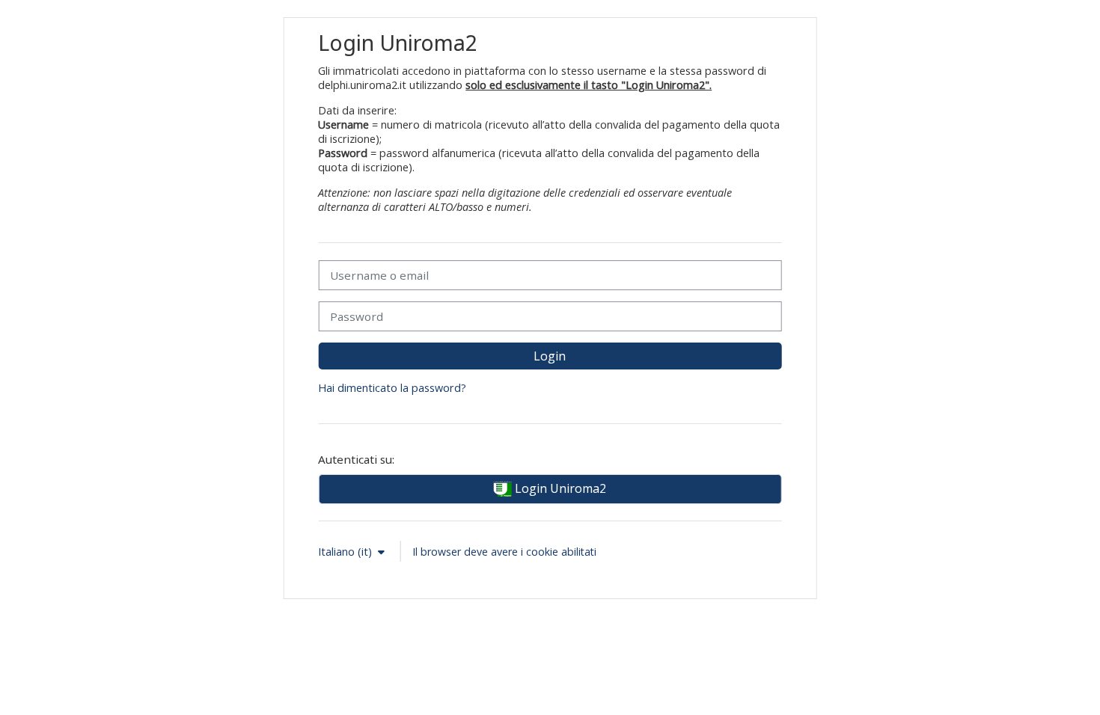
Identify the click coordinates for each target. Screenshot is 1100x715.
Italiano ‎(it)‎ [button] (346, 551)
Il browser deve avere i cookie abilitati (504, 551)
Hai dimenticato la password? (392, 388)
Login (550, 356)
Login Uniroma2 (559, 488)
